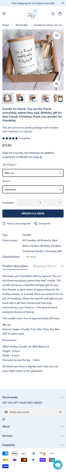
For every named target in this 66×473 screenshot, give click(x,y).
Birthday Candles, (51, 245)
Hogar (5, 24)
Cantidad (7, 202)
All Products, (44, 240)
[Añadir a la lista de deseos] (56, 35)
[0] (60, 13)
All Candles (22, 24)
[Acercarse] (56, 83)
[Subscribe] (60, 411)
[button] (10, 138)
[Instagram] (3, 419)
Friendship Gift (53, 251)
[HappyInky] (33, 13)
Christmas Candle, (33, 251)
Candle (26, 234)
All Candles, (29, 240)
